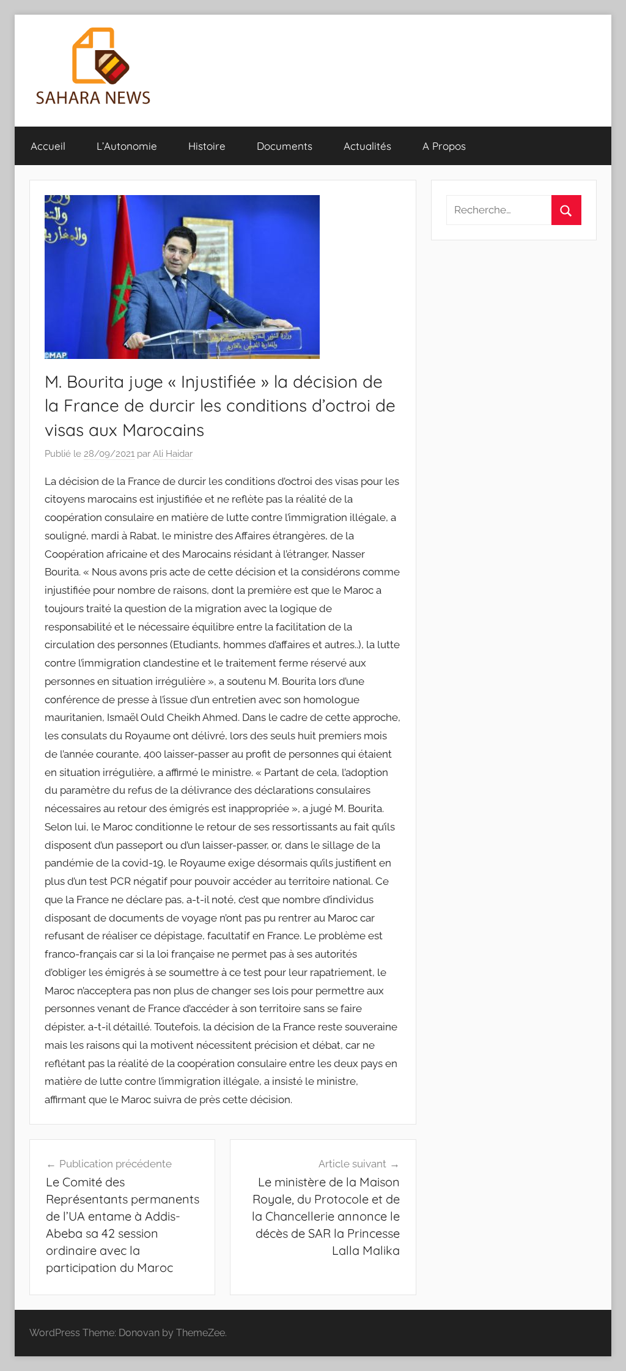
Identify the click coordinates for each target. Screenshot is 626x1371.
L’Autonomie (127, 145)
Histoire (207, 145)
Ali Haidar (173, 453)
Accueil (48, 145)
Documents (284, 145)
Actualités (367, 145)
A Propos (444, 145)
